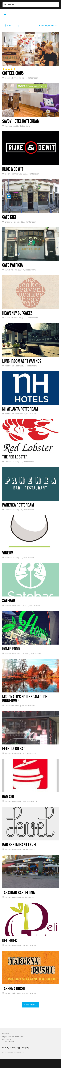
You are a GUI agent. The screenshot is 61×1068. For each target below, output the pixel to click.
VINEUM (7, 552)
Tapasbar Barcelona (18, 892)
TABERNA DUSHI (13, 988)
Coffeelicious (13, 72)
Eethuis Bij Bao (13, 748)
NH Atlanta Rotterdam (20, 408)
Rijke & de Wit (12, 168)
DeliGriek (9, 940)
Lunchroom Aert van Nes (21, 360)
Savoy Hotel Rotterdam (21, 121)
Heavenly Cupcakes (17, 312)
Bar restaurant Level (19, 844)
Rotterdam (9, 1041)
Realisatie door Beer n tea (13, 1052)
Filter (9, 25)
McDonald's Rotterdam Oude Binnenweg (24, 698)
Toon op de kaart (49, 25)
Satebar (8, 600)
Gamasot (9, 796)
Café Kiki (9, 216)
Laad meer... (30, 1004)
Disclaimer (6, 1039)
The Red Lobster (15, 456)
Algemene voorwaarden (12, 1036)
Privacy (5, 1033)
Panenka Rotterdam (18, 504)
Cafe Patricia (12, 264)
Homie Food (11, 648)
